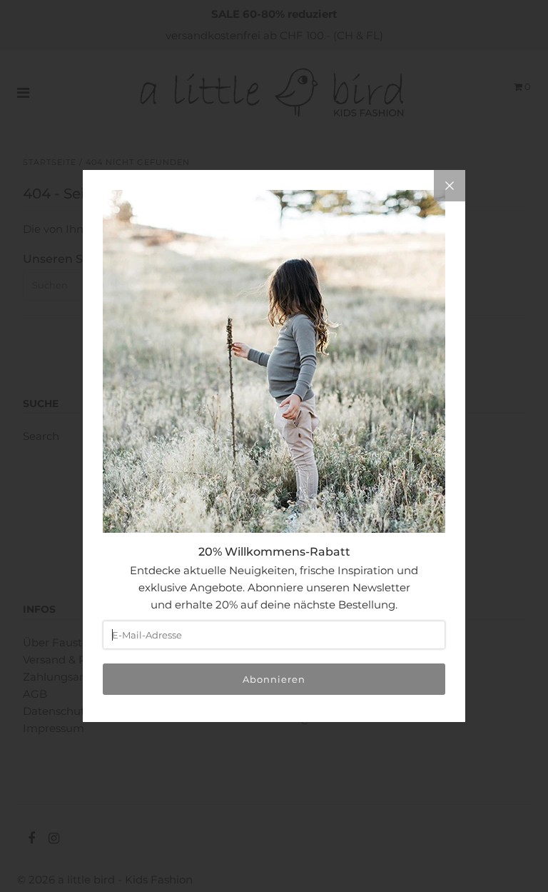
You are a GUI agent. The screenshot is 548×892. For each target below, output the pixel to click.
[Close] (449, 185)
